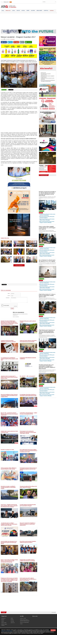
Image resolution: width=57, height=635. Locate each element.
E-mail (9, 295)
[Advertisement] (28, 21)
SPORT (28, 10)
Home (3, 10)
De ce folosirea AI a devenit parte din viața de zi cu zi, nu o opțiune (47, 260)
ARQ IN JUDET (39, 10)
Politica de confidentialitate (24, 622)
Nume (9, 293)
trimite (12, 308)
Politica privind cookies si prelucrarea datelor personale (24, 620)
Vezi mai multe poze (18, 265)
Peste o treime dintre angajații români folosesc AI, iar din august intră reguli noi (47, 228)
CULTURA (33, 10)
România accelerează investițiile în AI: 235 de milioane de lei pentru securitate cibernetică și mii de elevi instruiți (47, 193)
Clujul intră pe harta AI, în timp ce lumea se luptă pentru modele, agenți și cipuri (47, 295)
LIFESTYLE (46, 10)
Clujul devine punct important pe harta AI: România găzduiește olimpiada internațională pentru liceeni (47, 331)
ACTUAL (23, 10)
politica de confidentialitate (6, 630)
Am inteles (53, 630)
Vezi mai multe (54, 612)
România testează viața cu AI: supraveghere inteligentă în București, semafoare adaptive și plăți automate (47, 366)
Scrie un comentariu (16, 316)
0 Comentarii (12, 39)
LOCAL (13, 10)
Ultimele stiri (8, 10)
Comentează (4, 89)
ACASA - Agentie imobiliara (4, 625)
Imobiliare (52, 10)
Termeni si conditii (23, 618)
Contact (21, 623)
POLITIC (18, 10)
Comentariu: (8, 297)
